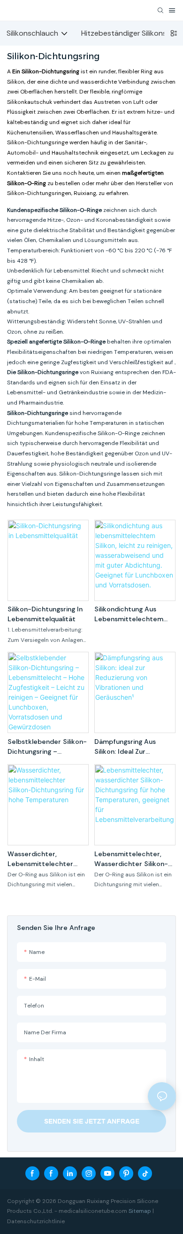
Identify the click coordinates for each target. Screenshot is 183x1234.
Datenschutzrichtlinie (36, 1221)
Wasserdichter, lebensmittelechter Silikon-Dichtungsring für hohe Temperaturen (47, 859)
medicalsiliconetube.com (93, 1211)
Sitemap (140, 1211)
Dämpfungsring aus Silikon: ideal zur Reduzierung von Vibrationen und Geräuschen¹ (125, 747)
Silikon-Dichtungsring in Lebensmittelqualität (45, 614)
